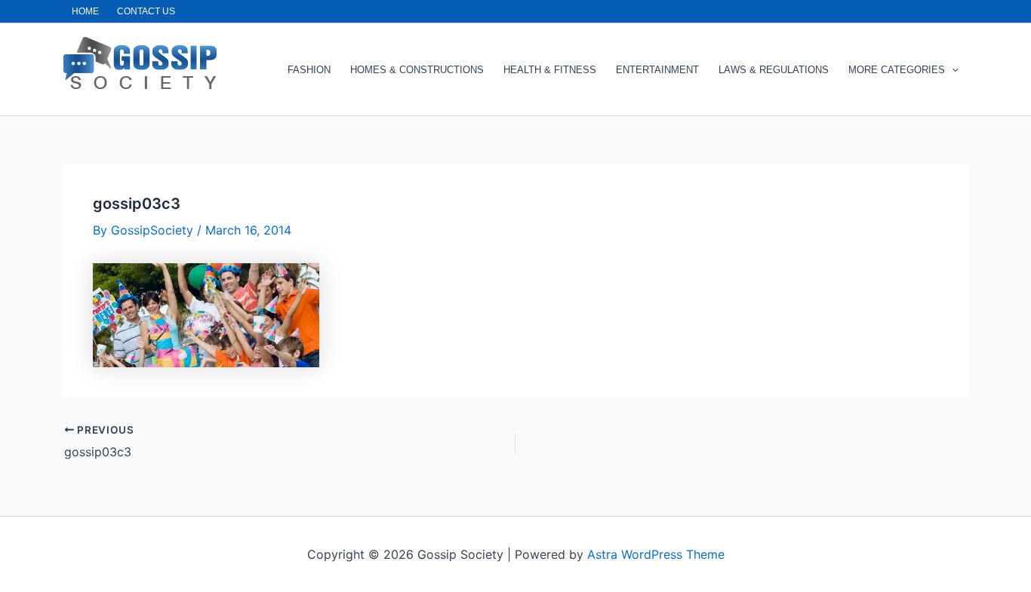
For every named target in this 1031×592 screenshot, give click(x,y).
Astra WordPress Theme (656, 554)
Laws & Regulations (774, 70)
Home (85, 11)
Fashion (309, 70)
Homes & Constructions (417, 70)
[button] (952, 70)
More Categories (896, 70)
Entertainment (657, 70)
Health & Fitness (549, 70)
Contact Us (146, 11)
